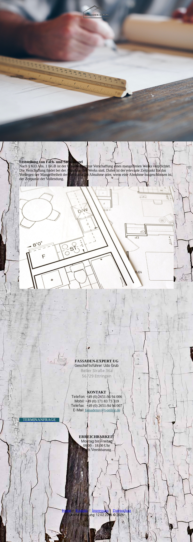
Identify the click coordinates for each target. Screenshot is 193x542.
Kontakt (82, 511)
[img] (96, 12)
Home (66, 511)
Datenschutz (122, 511)
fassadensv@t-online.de (102, 410)
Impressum (100, 511)
